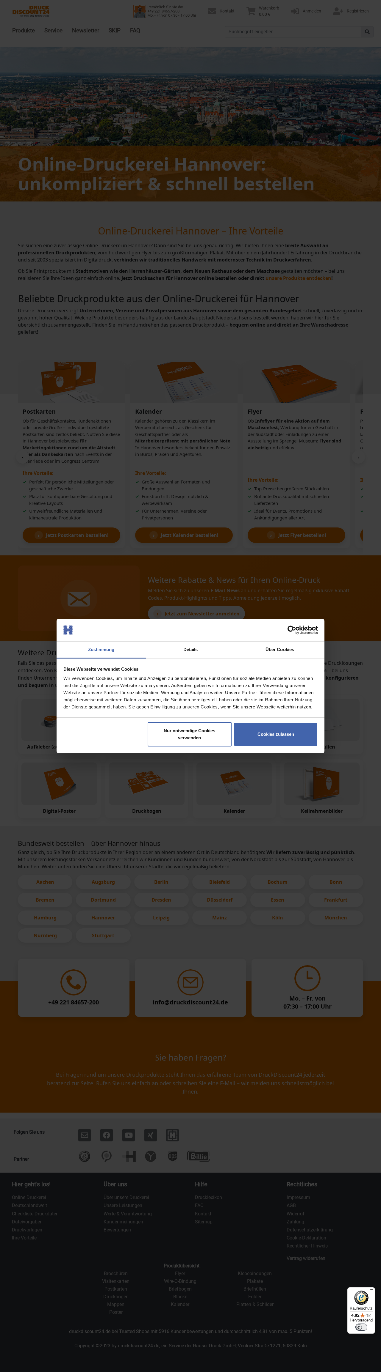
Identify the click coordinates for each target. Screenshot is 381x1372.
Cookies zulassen (275, 734)
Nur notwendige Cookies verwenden (189, 734)
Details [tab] (190, 649)
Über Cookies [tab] (280, 649)
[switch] (361, 1327)
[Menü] (371, 1290)
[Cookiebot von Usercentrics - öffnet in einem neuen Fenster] (292, 630)
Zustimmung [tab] (101, 649)
